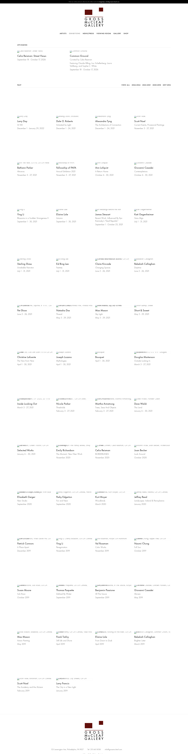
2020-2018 (157, 85)
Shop (126, 33)
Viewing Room (104, 33)
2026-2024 (136, 85)
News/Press (88, 33)
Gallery (117, 33)
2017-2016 (167, 85)
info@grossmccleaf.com (113, 749)
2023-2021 (146, 85)
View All (125, 85)
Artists (63, 33)
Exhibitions (74, 33)
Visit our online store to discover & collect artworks (84, 2)
